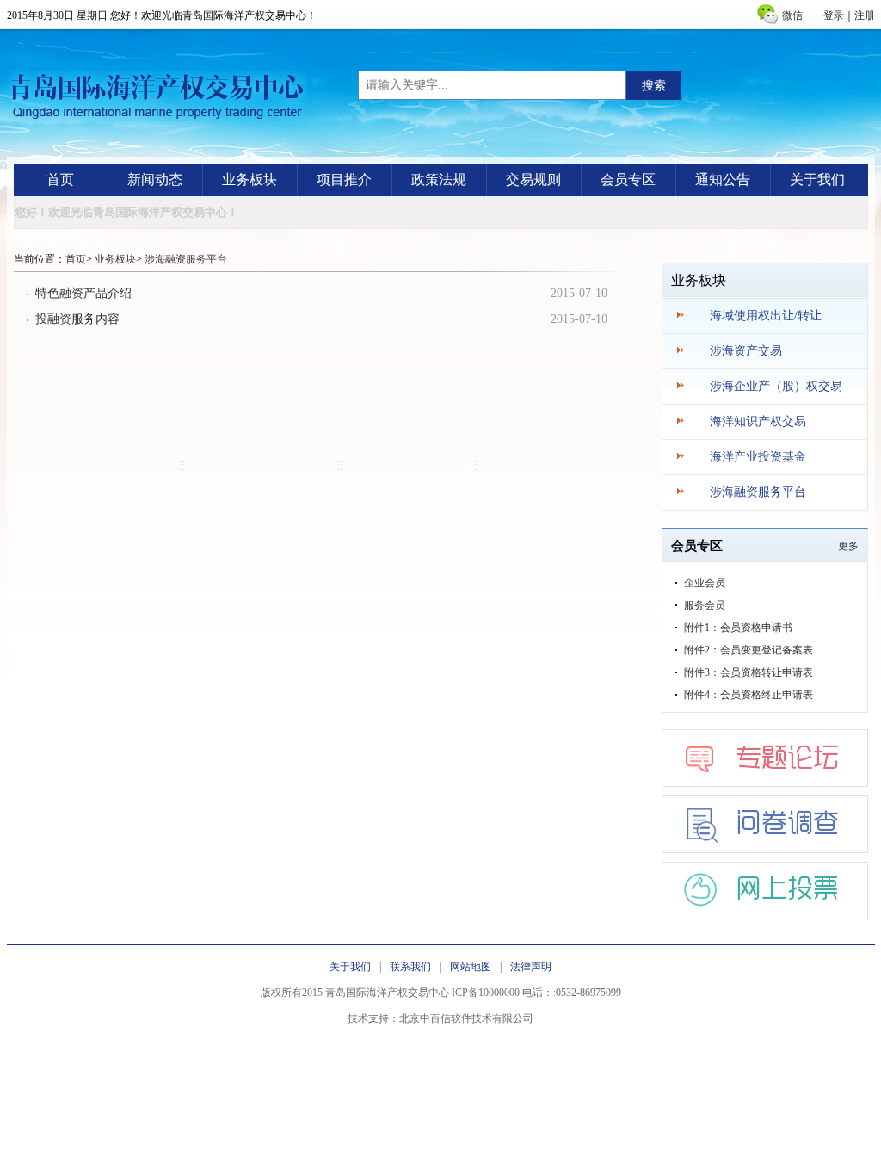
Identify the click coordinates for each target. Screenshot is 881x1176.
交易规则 (533, 179)
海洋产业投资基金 (758, 456)
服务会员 (704, 605)
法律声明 (530, 967)
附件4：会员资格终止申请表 (748, 695)
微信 (792, 15)
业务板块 (249, 179)
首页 (60, 179)
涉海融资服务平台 (186, 259)
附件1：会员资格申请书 (738, 628)
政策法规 (438, 179)
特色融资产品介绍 (83, 293)
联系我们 (410, 967)
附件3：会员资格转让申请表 (748, 672)
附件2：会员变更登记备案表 (748, 650)
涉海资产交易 (746, 350)
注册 (864, 15)
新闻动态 (154, 179)
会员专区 (628, 179)
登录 (833, 15)
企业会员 (704, 583)
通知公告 (722, 179)
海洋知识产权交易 (758, 421)
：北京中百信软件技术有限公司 (461, 1018)
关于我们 (817, 179)
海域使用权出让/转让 (766, 315)
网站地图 (470, 967)
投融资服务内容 (77, 319)
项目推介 (344, 179)
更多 (848, 546)
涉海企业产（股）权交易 (776, 386)
